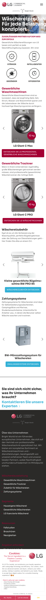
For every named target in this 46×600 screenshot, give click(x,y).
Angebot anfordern (13, 545)
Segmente (8, 501)
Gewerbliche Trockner (15, 484)
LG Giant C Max (23, 145)
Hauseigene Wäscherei (15, 506)
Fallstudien (9, 527)
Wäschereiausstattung (15, 475)
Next (42, 128)
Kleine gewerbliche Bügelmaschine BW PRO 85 (23, 282)
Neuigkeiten (10, 535)
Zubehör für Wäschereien (16, 488)
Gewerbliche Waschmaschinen (19, 480)
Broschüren (9, 531)
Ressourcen (8, 523)
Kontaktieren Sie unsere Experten (23, 404)
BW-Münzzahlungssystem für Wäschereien (23, 357)
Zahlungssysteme (13, 491)
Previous (4, 128)
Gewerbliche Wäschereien (17, 509)
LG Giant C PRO (23, 214)
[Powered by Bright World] (23, 11)
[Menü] (41, 4)
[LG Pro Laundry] (13, 4)
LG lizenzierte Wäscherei (16, 513)
